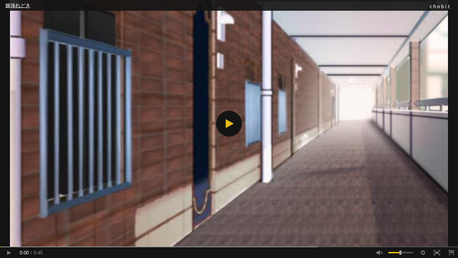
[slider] (400, 252)
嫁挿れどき (17, 5)
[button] (229, 124)
